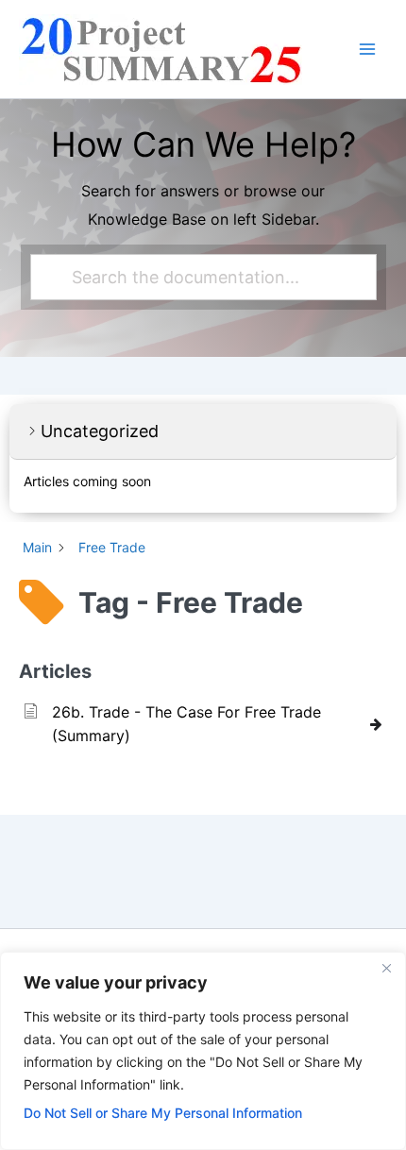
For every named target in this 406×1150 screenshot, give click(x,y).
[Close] (386, 967)
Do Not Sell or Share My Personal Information (163, 1113)
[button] (203, 432)
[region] (203, 1051)
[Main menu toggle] (367, 49)
